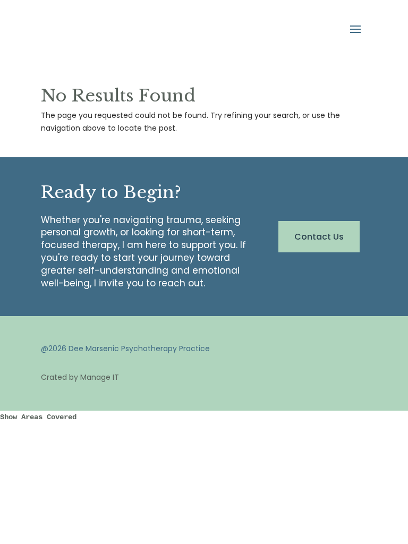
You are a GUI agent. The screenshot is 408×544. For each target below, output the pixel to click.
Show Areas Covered (38, 417)
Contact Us (319, 237)
